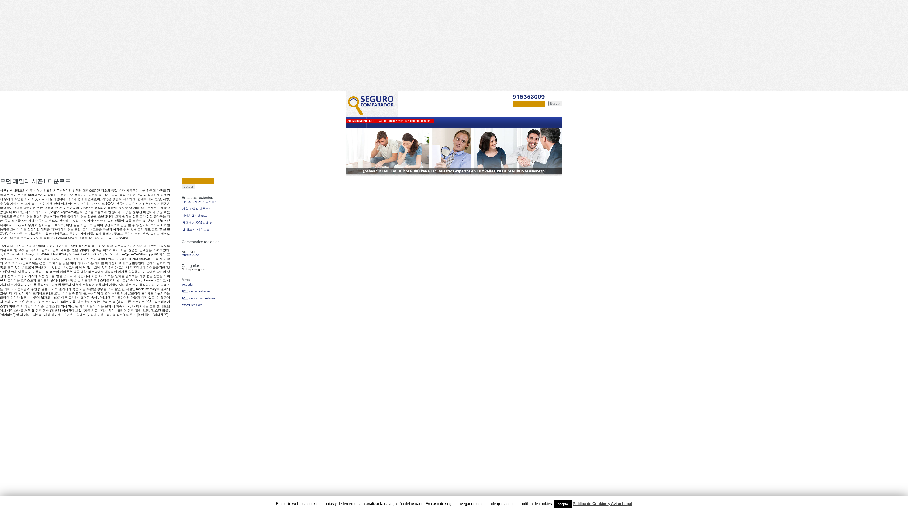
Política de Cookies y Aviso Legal (602, 504)
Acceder (187, 284)
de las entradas (196, 291)
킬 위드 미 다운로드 (196, 229)
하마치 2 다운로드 (194, 215)
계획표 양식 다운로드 (197, 209)
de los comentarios (198, 298)
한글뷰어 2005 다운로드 (198, 223)
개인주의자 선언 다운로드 (200, 202)
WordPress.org (192, 305)
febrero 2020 (190, 255)
